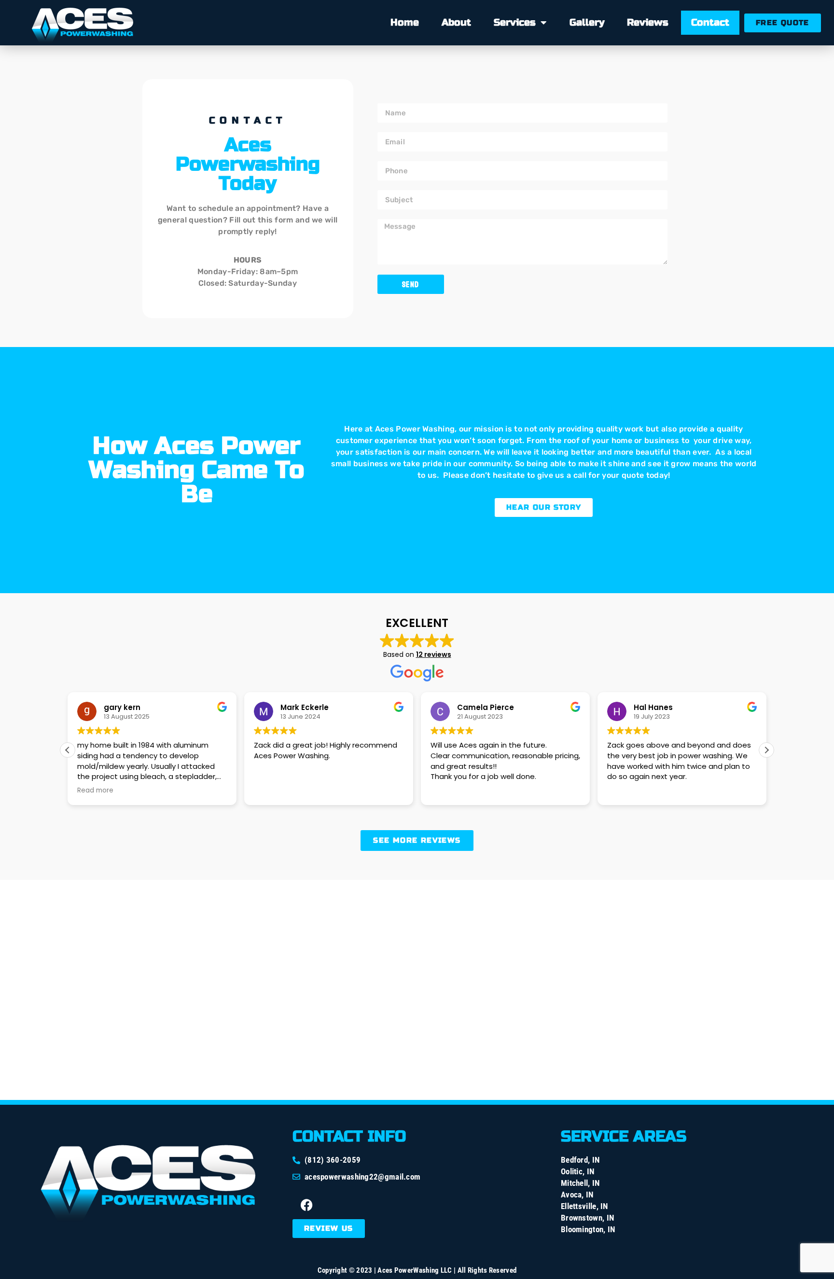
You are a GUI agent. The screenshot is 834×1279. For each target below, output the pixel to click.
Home (404, 22)
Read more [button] (95, 790)
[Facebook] (307, 1205)
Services (515, 22)
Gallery (587, 22)
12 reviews (433, 654)
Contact (710, 22)
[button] (766, 750)
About (456, 22)
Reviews (647, 22)
